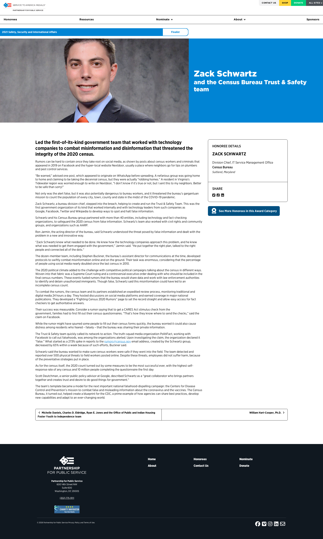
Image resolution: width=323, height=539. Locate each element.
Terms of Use (89, 522)
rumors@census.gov (117, 341)
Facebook (257, 524)
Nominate (163, 19)
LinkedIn (276, 524)
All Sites (314, 3)
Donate (298, 3)
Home (152, 459)
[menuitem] (269, 3)
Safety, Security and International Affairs (32, 32)
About (238, 19)
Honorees (10, 19)
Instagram (270, 524)
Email (282, 524)
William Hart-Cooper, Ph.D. (265, 412)
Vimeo (264, 524)
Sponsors (313, 19)
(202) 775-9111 (67, 497)
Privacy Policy (74, 522)
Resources (86, 19)
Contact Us (269, 3)
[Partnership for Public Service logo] (67, 465)
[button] (244, 211)
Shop (285, 3)
